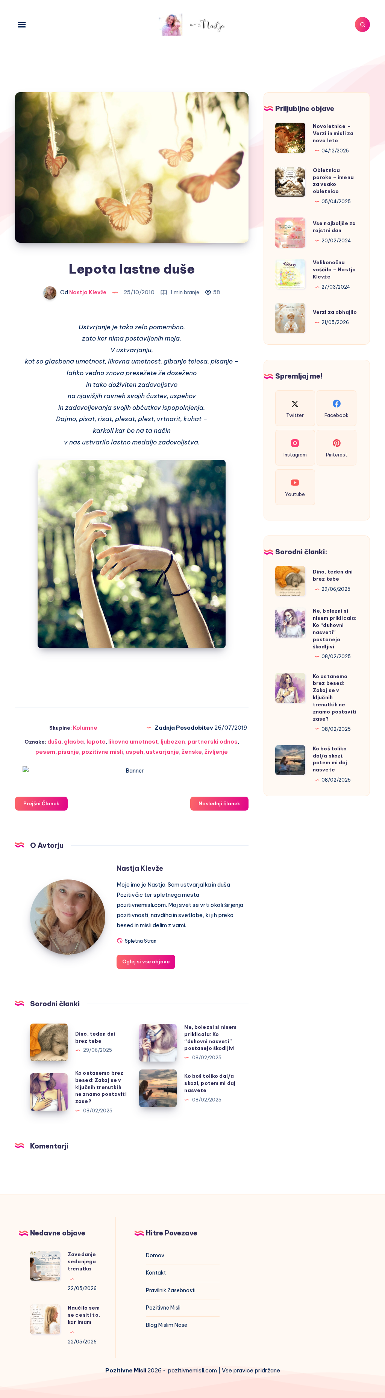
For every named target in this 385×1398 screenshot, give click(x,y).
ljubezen (173, 741)
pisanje (68, 751)
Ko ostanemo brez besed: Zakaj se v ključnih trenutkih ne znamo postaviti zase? (101, 1087)
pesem (45, 751)
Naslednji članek (219, 803)
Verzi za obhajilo (335, 312)
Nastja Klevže (140, 868)
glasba (74, 741)
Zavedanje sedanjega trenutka (82, 1261)
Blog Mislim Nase (166, 1325)
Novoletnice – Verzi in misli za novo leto (333, 133)
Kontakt (156, 1272)
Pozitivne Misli (163, 1307)
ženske (192, 751)
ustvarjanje (162, 751)
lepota (96, 741)
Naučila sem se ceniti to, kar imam (84, 1315)
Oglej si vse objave (146, 961)
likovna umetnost (133, 741)
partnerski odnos (213, 741)
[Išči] (362, 24)
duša (54, 741)
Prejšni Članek (41, 803)
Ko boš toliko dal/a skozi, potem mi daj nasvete (209, 1083)
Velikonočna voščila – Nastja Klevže (334, 269)
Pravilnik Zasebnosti (171, 1290)
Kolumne (85, 727)
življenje (216, 751)
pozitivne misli (102, 751)
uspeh (134, 751)
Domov (155, 1255)
